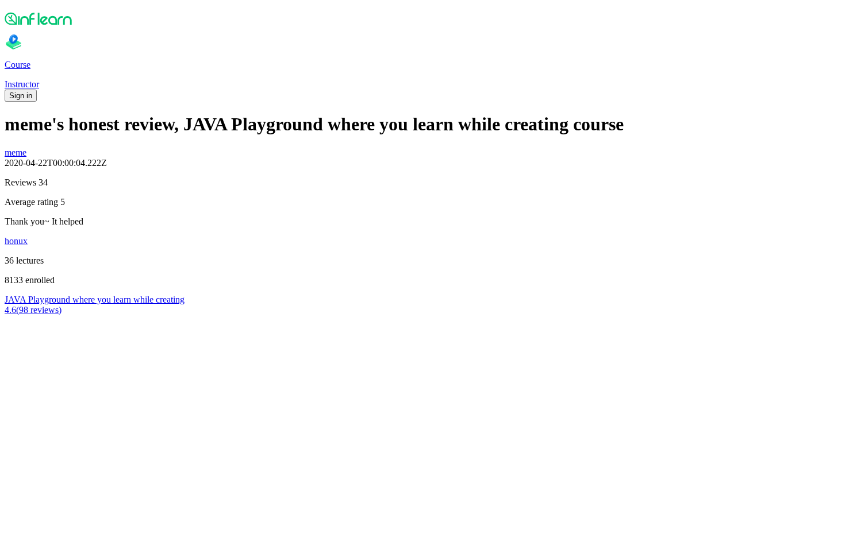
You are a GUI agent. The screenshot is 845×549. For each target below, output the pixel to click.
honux (16, 241)
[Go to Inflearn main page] (422, 18)
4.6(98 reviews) (33, 310)
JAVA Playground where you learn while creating (95, 299)
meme (15, 152)
